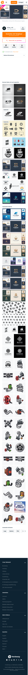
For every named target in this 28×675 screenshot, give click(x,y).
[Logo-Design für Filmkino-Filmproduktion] (13, 389)
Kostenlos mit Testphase (14, 34)
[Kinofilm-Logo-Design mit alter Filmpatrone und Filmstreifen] (9, 193)
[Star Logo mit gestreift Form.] (6, 278)
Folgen (22, 29)
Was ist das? (15, 51)
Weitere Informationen (9, 54)
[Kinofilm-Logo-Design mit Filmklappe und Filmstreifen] (9, 379)
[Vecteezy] (2, 2)
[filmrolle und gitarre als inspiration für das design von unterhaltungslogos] (8, 413)
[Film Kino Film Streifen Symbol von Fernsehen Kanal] (7, 141)
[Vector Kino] (9, 151)
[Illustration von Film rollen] (8, 425)
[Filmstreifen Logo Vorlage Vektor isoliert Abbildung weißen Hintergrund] (6, 185)
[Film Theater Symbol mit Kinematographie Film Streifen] (18, 367)
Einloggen (21, 2)
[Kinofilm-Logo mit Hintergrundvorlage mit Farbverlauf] (13, 89)
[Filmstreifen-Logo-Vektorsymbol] (13, 203)
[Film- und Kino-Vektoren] (13, 128)
